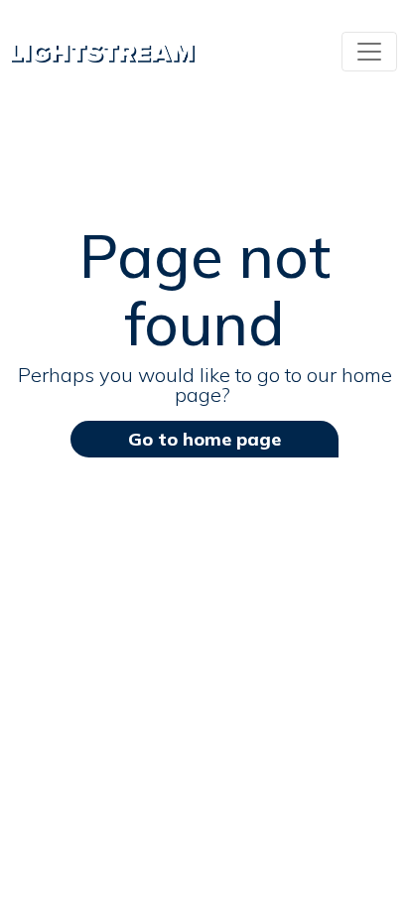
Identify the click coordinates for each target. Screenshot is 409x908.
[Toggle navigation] (369, 51)
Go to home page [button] (204, 439)
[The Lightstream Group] (103, 51)
